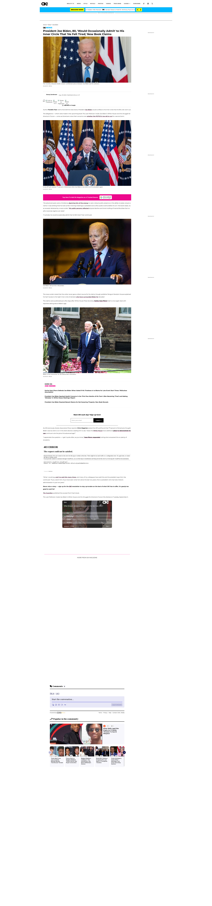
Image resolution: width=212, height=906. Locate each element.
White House (97, 430)
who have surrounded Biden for (87, 297)
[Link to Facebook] (144, 3)
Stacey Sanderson (51, 94)
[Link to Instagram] (148, 3)
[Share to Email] (67, 101)
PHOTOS (100, 3)
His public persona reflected (79, 208)
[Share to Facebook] (49, 101)
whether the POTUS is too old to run (99, 116)
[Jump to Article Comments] (44, 101)
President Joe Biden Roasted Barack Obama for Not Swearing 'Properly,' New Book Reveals (76, 402)
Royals (92, 3)
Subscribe (136, 3)
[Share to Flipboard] (61, 101)
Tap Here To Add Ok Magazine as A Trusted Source (80, 197)
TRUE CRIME (117, 3)
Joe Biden (55, 24)
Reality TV (70, 3)
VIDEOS (108, 3)
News (49, 24)
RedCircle (50, 471)
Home (45, 24)
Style (85, 3)
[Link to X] (152, 3)
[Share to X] (55, 101)
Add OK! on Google (70, 105)
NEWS (79, 3)
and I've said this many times (65, 477)
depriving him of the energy (78, 203)
